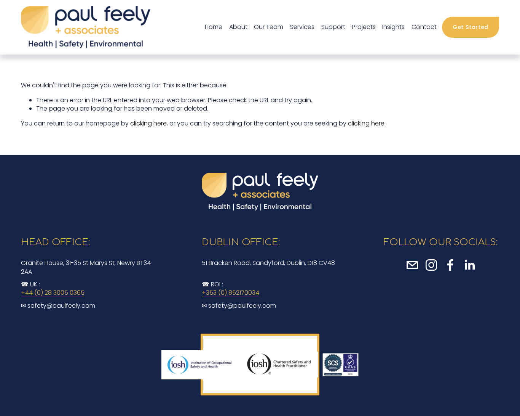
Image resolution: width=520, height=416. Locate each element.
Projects (364, 26)
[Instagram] (431, 265)
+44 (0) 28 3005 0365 (53, 293)
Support (333, 26)
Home (213, 26)
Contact (424, 26)
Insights (393, 26)
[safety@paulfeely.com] (412, 265)
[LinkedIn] (469, 265)
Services (302, 26)
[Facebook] (450, 265)
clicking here (148, 123)
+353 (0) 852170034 (230, 293)
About (238, 26)
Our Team (268, 26)
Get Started (470, 27)
